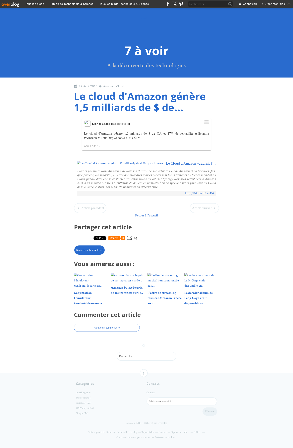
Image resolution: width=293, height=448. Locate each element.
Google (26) (82, 413)
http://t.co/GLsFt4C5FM (124, 138)
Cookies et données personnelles (133, 437)
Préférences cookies (165, 437)
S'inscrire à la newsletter (89, 250)
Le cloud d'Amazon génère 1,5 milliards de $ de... (140, 101)
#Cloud (103, 138)
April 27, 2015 (92, 145)
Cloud (120, 86)
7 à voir (146, 51)
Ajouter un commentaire (107, 327)
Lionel (109, 432)
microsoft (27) (83, 403)
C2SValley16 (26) (85, 408)
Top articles (148, 432)
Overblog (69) (83, 392)
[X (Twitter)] (174, 4)
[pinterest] (181, 4)
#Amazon (90, 138)
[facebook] (167, 4)
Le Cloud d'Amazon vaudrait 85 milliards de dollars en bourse (191, 163)
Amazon (109, 86)
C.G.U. (197, 432)
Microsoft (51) (83, 398)
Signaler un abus (180, 432)
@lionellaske (120, 124)
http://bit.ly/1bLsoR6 (199, 193)
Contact (150, 392)
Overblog (162, 423)
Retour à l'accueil (146, 215)
